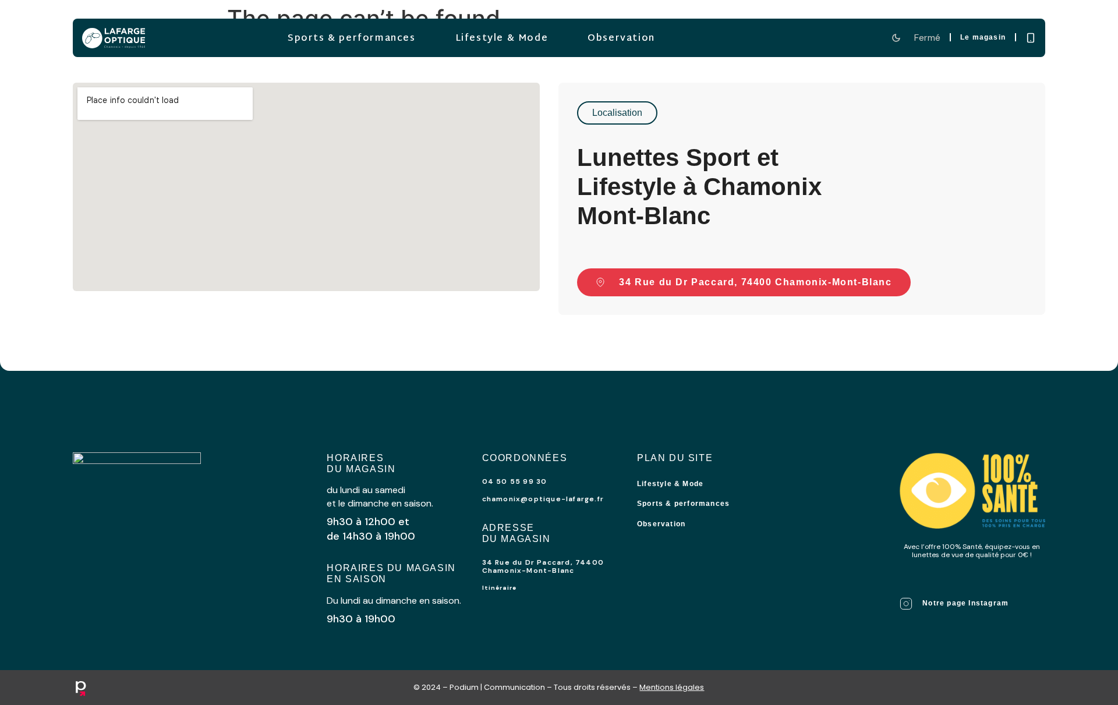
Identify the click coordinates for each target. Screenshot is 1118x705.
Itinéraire (499, 587)
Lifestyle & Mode (501, 38)
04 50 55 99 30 (514, 481)
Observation (621, 38)
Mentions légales (671, 687)
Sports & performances (352, 38)
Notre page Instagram (965, 603)
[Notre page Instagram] (906, 604)
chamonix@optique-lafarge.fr (543, 499)
